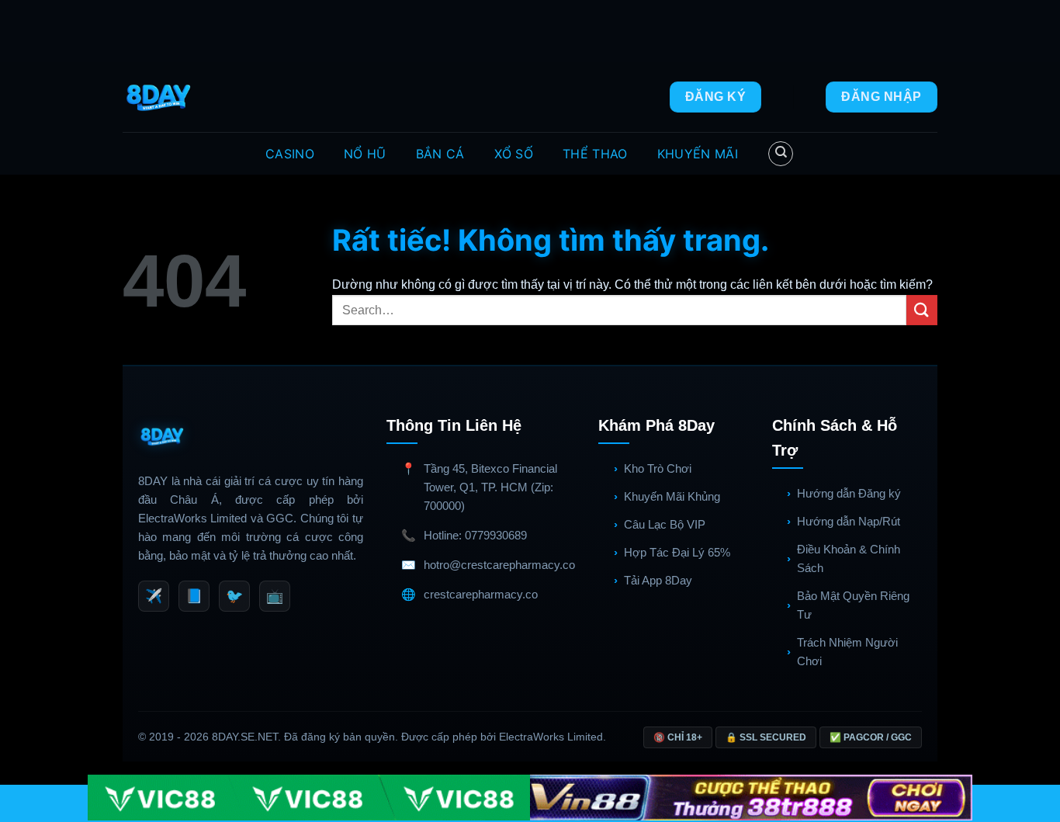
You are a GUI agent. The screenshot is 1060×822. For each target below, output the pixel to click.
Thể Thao (595, 153)
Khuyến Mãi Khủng (672, 496)
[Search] (780, 153)
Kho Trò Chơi (657, 468)
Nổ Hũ (365, 153)
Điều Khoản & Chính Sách (848, 558)
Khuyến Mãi (697, 153)
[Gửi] (921, 310)
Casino (289, 153)
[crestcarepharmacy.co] (160, 97)
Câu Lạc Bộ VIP (664, 524)
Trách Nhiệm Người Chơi (847, 652)
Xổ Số (514, 153)
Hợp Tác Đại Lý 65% (677, 552)
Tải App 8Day (658, 580)
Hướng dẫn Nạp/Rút (848, 521)
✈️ (153, 596)
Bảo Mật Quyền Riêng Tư (853, 605)
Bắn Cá (440, 153)
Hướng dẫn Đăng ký (849, 493)
